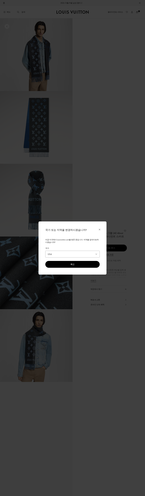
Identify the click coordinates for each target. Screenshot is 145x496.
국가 (47, 248)
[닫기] (99, 229)
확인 (72, 264)
